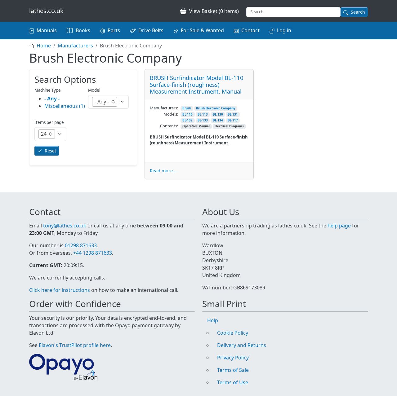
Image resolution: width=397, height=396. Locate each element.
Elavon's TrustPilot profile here (75, 345)
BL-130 (218, 114)
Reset (50, 151)
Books (83, 30)
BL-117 (233, 120)
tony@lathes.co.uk (64, 225)
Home (44, 45)
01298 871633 (81, 245)
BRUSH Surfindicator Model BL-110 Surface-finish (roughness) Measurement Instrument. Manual (196, 84)
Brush (186, 108)
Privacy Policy (233, 357)
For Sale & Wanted (202, 30)
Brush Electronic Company (215, 108)
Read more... (163, 171)
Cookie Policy (232, 332)
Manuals (47, 30)
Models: (170, 114)
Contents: (169, 126)
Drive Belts (150, 30)
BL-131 (233, 114)
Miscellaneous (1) (64, 106)
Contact (250, 30)
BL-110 (187, 114)
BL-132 (187, 120)
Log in (284, 30)
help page (339, 225)
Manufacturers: (164, 108)
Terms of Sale (233, 370)
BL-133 (203, 120)
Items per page (49, 122)
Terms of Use (232, 382)
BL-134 (218, 120)
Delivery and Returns (241, 345)
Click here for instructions (59, 290)
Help (212, 320)
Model (94, 90)
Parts (114, 30)
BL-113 (203, 114)
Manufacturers (75, 45)
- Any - (52, 98)
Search (358, 12)
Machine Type (47, 90)
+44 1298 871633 (92, 252)
